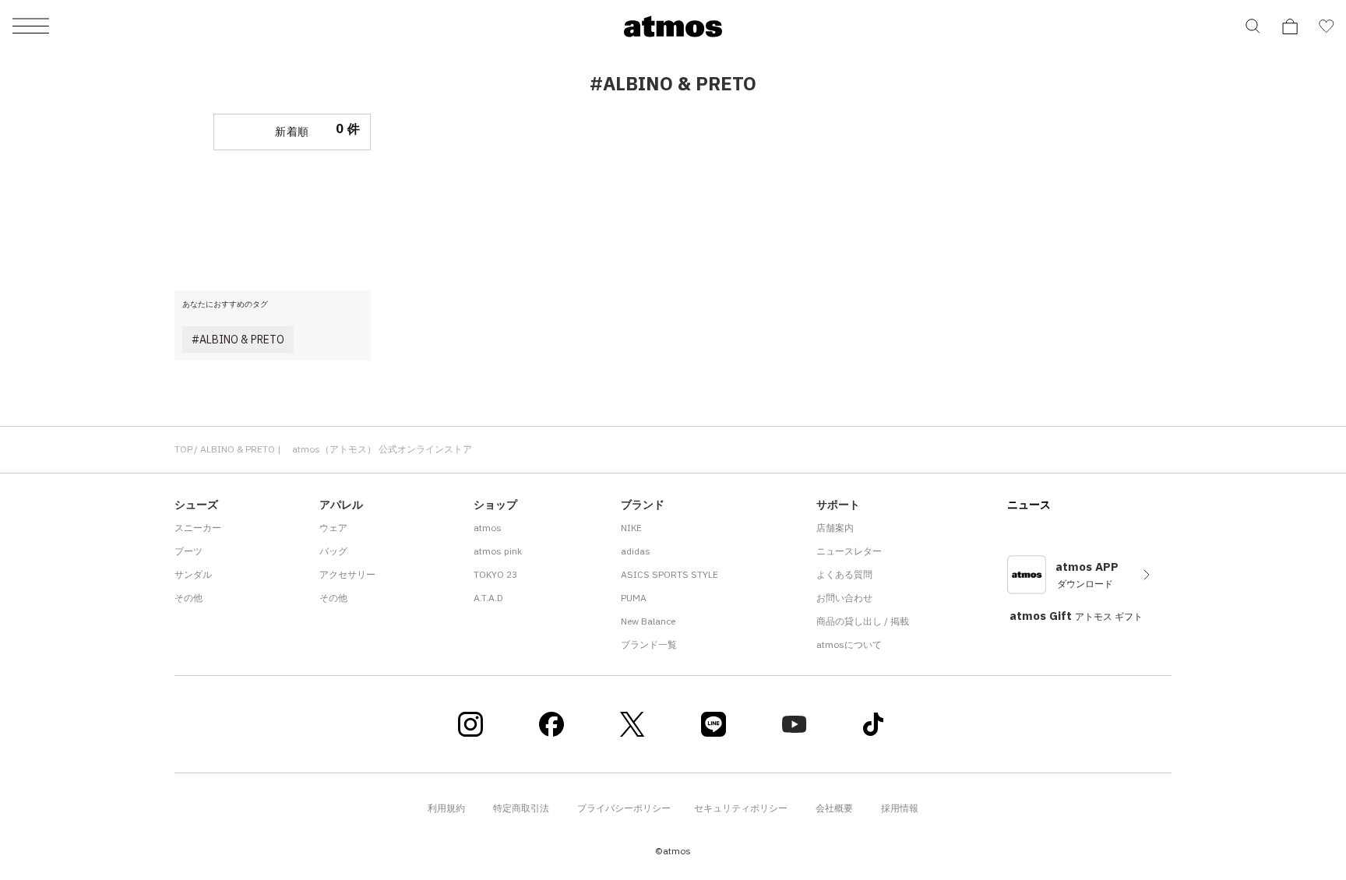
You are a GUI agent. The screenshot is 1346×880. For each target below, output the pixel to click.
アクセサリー (347, 574)
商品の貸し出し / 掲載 (862, 621)
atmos (488, 527)
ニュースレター (849, 551)
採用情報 (899, 808)
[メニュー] (30, 27)
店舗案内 (835, 527)
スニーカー (197, 527)
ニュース (1029, 505)
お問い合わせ (844, 598)
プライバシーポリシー (624, 808)
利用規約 (446, 808)
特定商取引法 (521, 808)
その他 (188, 598)
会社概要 (834, 808)
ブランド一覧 (649, 644)
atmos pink (498, 551)
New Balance (648, 621)
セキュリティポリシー (741, 808)
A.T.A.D (488, 598)
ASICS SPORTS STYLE (669, 574)
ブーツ (188, 551)
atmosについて (849, 644)
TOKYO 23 (495, 574)
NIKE (631, 527)
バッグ (333, 551)
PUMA (634, 598)
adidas (635, 551)
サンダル (193, 574)
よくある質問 (844, 574)
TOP (183, 449)
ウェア (333, 527)
